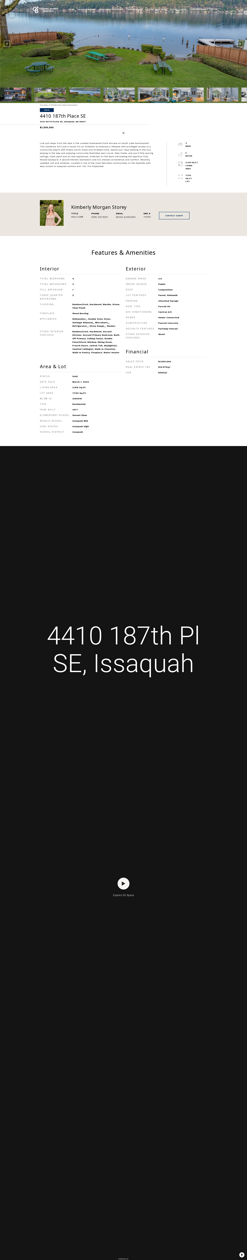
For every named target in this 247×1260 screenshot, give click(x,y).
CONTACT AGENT (174, 216)
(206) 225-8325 (99, 217)
